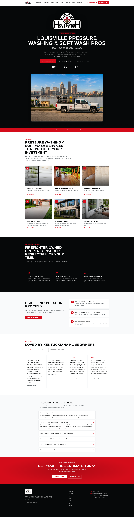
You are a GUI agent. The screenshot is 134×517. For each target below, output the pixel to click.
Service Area (54, 2)
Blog (62, 2)
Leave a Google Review (57, 349)
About (73, 2)
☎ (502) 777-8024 (75, 476)
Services (38, 2)
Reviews (68, 2)
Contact (79, 2)
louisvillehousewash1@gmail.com (99, 493)
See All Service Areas (83, 61)
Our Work (46, 2)
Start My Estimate (32, 317)
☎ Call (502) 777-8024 (65, 61)
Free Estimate (103, 2)
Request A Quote (60, 476)
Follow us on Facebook (32, 502)
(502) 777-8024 (93, 2)
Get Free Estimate (47, 61)
